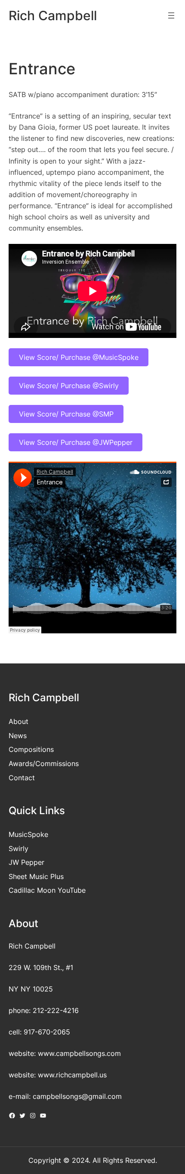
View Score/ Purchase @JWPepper (76, 442)
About (18, 721)
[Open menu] (171, 15)
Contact (22, 777)
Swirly (18, 848)
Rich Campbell (53, 15)
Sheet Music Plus (36, 876)
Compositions (31, 749)
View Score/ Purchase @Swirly (69, 385)
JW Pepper (26, 862)
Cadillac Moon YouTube (47, 890)
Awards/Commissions (44, 763)
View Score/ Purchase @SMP (66, 414)
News (18, 735)
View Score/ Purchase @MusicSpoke (79, 357)
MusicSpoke (28, 834)
